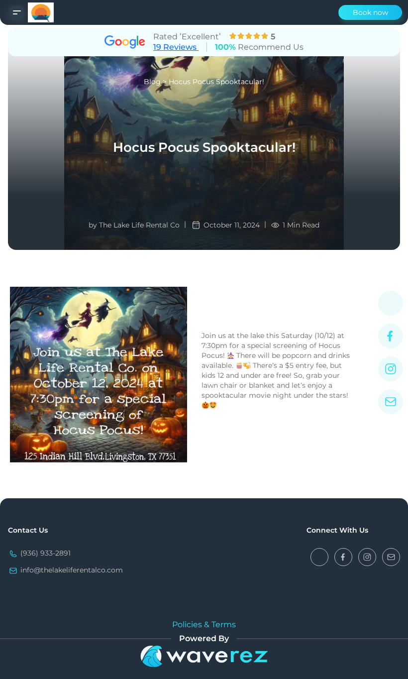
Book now (370, 12)
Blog (152, 81)
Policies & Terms (204, 624)
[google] (390, 302)
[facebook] (390, 335)
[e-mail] (390, 401)
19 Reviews (176, 47)
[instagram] (390, 368)
